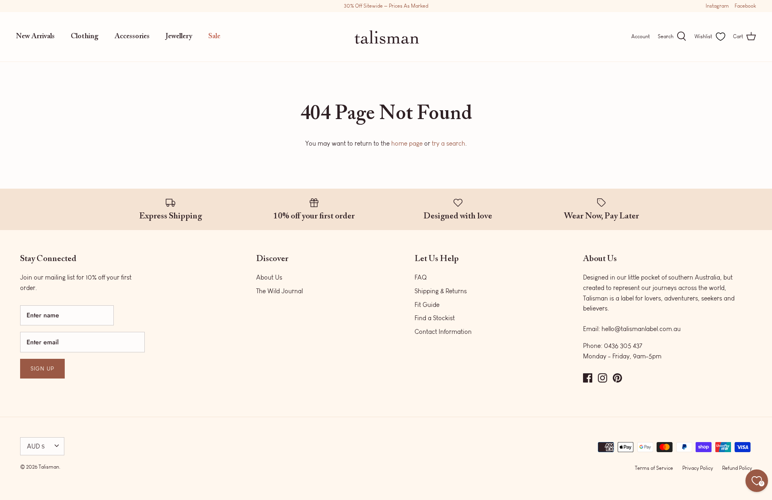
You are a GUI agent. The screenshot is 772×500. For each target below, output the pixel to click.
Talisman (49, 467)
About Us (269, 277)
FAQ (421, 277)
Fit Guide (427, 305)
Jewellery (179, 36)
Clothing (85, 36)
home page (407, 143)
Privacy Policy (697, 468)
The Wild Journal (279, 291)
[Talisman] (386, 36)
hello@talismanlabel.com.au (641, 329)
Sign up (42, 368)
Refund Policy (737, 468)
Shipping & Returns (441, 291)
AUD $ (36, 446)
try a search (448, 143)
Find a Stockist (435, 318)
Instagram (717, 6)
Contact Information (443, 331)
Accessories (132, 36)
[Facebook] (587, 378)
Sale (214, 36)
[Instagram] (602, 378)
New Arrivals (35, 36)
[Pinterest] (617, 378)
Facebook (745, 6)
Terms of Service (654, 468)
